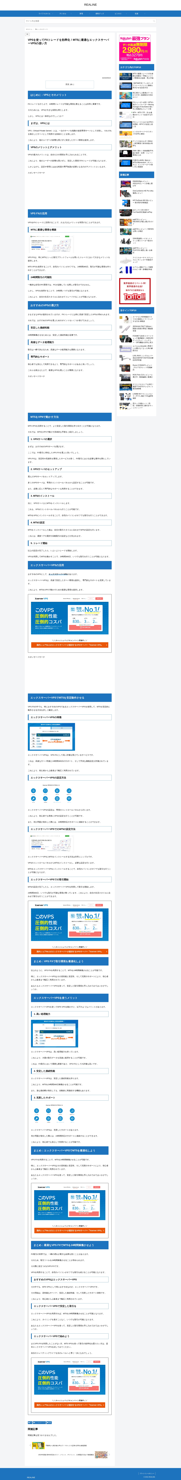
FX (31, 1422)
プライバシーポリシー (147, 1473)
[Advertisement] (70, 61)
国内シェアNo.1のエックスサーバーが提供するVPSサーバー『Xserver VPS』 (70, 645)
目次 (67, 84)
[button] (154, 21)
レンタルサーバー (40, 1422)
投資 (50, 1422)
